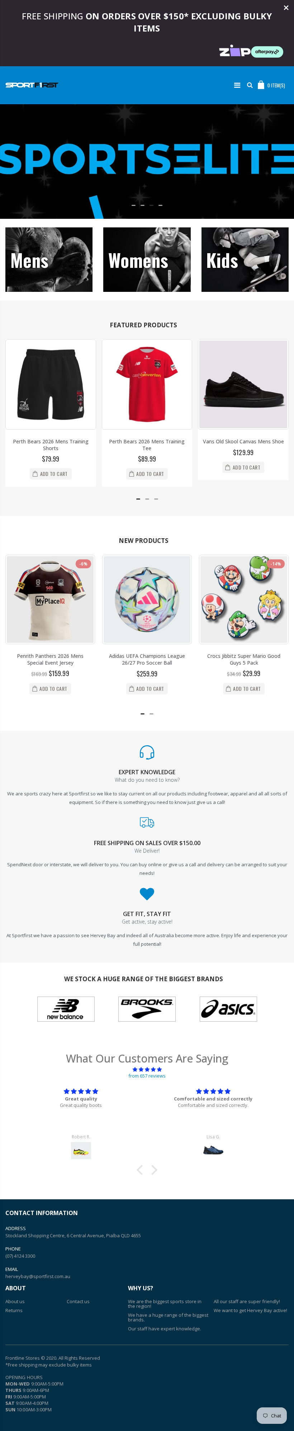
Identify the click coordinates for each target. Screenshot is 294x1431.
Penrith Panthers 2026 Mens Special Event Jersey (50, 659)
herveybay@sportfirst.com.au (37, 1276)
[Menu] (237, 85)
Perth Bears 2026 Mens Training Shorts (51, 445)
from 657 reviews (147, 1076)
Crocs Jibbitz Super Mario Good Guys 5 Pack (243, 659)
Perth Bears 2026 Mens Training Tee (147, 445)
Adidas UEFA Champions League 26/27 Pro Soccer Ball (147, 659)
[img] (147, 1069)
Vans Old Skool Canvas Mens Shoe (243, 441)
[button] (133, 205)
